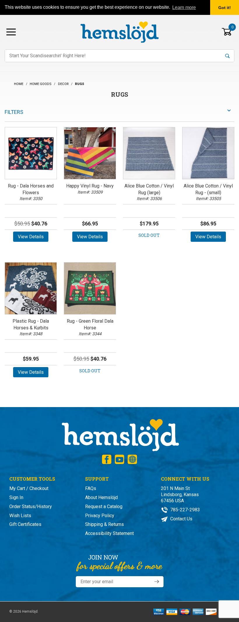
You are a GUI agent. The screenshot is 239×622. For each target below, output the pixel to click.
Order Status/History (30, 506)
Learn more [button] (184, 7)
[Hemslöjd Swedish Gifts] (119, 434)
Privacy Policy (99, 515)
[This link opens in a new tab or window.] (106, 459)
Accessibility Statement (109, 533)
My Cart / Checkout (28, 488)
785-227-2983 (184, 509)
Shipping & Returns (104, 524)
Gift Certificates (25, 524)
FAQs (90, 488)
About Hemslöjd (101, 497)
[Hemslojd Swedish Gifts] (119, 31)
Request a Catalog (103, 506)
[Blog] (132, 459)
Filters (14, 112)
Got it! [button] (224, 7)
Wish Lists (20, 515)
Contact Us (180, 519)
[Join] (157, 581)
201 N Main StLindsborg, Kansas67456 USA (180, 494)
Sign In (16, 497)
